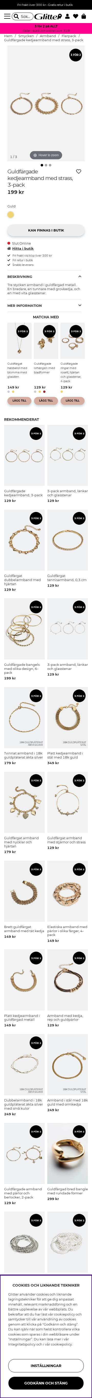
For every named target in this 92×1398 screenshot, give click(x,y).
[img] (42, 165)
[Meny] (8, 16)
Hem (8, 36)
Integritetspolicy (22, 1344)
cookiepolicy (61, 1344)
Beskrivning (19, 277)
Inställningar (46, 1365)
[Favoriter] (77, 16)
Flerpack (69, 36)
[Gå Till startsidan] (46, 16)
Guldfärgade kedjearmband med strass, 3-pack (43, 40)
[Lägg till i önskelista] (78, 171)
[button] (69, 16)
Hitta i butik (23, 248)
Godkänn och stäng (46, 1383)
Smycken (26, 36)
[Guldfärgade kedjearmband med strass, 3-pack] (11, 215)
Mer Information (24, 305)
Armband (48, 36)
